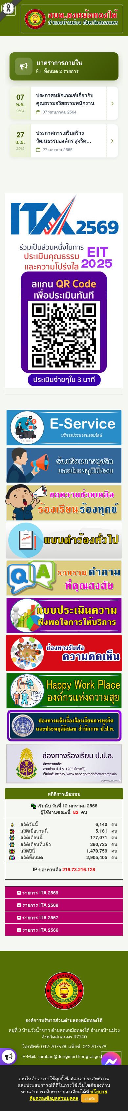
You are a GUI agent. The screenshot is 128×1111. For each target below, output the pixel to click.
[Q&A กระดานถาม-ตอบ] (64, 577)
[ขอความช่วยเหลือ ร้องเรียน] (64, 502)
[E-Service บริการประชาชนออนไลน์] (64, 427)
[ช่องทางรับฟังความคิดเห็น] (64, 652)
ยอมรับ (89, 1098)
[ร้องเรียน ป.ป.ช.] (8, 1056)
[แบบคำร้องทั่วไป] (64, 539)
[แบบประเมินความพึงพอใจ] (64, 614)
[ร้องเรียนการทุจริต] (64, 464)
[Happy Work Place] (64, 689)
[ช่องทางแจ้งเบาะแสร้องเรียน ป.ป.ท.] (64, 725)
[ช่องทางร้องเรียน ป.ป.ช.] (64, 763)
